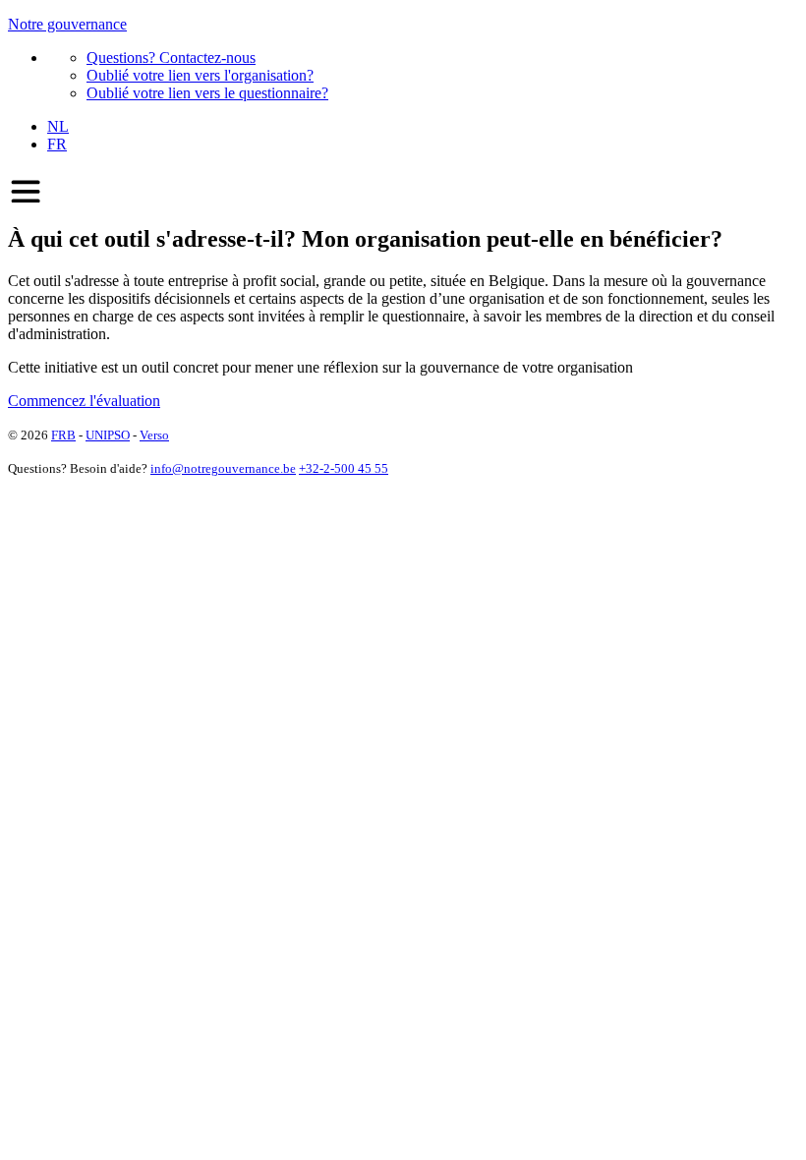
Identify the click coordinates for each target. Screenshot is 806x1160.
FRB (63, 435)
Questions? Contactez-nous (171, 57)
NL (58, 126)
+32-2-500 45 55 (343, 468)
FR (57, 144)
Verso (154, 435)
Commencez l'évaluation (84, 400)
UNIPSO (108, 435)
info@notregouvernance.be (223, 468)
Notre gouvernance (67, 24)
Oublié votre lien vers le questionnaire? (207, 93)
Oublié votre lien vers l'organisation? (200, 75)
